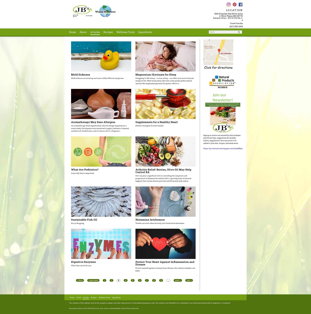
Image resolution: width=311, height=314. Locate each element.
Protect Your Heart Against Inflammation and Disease (164, 263)
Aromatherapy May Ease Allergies (93, 122)
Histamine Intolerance (150, 219)
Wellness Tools (125, 32)
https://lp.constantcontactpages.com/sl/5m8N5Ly (223, 148)
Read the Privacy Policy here (130, 308)
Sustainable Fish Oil (84, 219)
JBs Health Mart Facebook (240, 4)
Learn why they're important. (83, 173)
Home (72, 32)
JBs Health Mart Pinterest (234, 4)
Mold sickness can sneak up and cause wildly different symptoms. (97, 78)
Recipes (108, 32)
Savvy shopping (77, 223)
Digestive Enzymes (83, 262)
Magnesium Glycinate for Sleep (155, 74)
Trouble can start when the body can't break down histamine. (160, 223)
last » (189, 280)
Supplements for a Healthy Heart (156, 122)
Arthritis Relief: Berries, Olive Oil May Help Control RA (163, 171)
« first (80, 280)
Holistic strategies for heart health (149, 126)
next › (178, 280)
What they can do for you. (81, 265)
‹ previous (93, 280)
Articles (95, 32)
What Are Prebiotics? (84, 169)
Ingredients (145, 32)
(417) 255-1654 (236, 26)
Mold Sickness (80, 74)
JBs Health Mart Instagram (228, 4)
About (83, 32)
